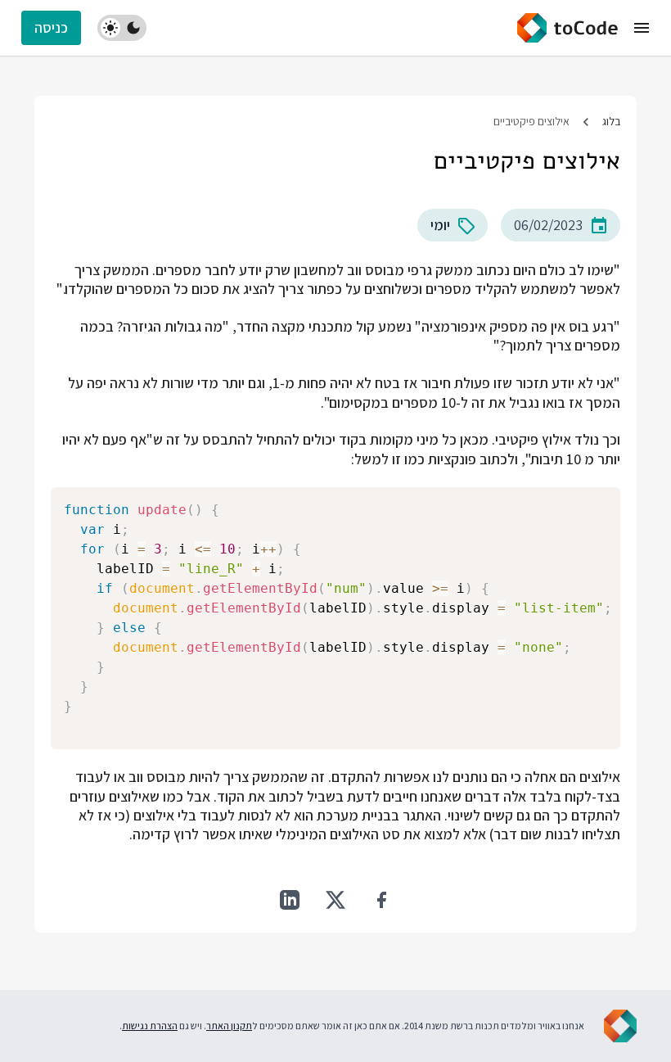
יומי (440, 224)
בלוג (611, 121)
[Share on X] (335, 899)
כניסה (51, 27)
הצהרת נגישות (150, 1025)
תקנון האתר (229, 1025)
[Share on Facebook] (381, 899)
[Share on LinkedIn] (289, 899)
